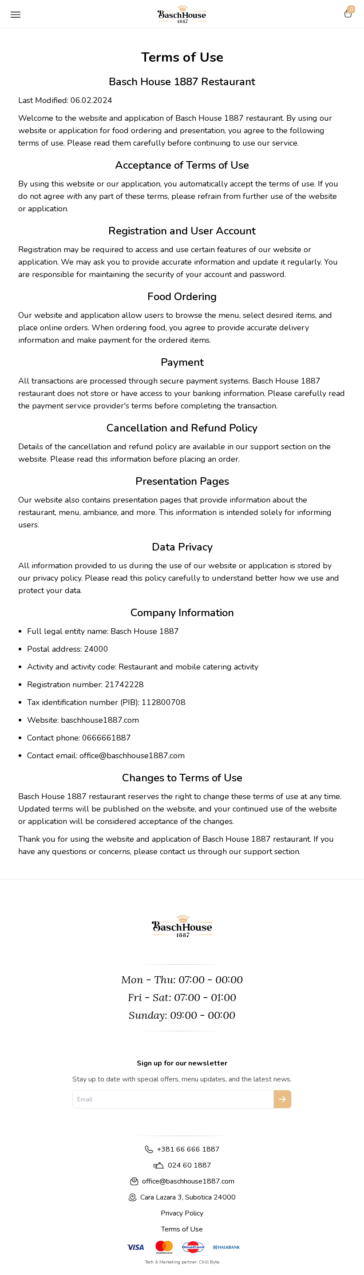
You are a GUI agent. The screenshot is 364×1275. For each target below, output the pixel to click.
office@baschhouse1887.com (188, 1181)
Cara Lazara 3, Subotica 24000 (188, 1197)
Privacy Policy (182, 1213)
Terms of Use (182, 1229)
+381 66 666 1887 (188, 1149)
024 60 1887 (189, 1165)
